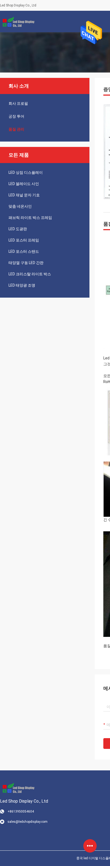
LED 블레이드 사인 (24, 184)
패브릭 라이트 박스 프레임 (30, 217)
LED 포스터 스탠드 (24, 251)
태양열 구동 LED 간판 (26, 263)
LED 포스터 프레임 (24, 240)
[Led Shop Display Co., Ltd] (17, 21)
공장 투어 (16, 116)
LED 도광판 (18, 229)
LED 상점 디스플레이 (26, 172)
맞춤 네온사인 (20, 206)
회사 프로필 (18, 103)
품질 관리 (16, 129)
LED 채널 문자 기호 (24, 195)
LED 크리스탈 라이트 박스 (30, 274)
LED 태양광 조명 (22, 285)
